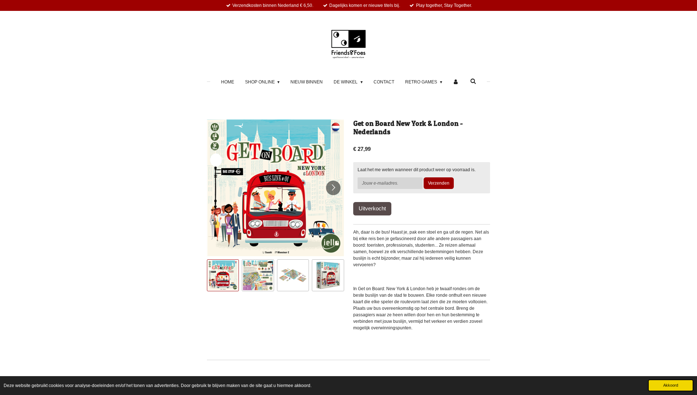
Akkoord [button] (670, 385)
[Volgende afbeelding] (333, 188)
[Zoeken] (473, 81)
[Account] (456, 82)
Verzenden (438, 183)
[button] (223, 275)
